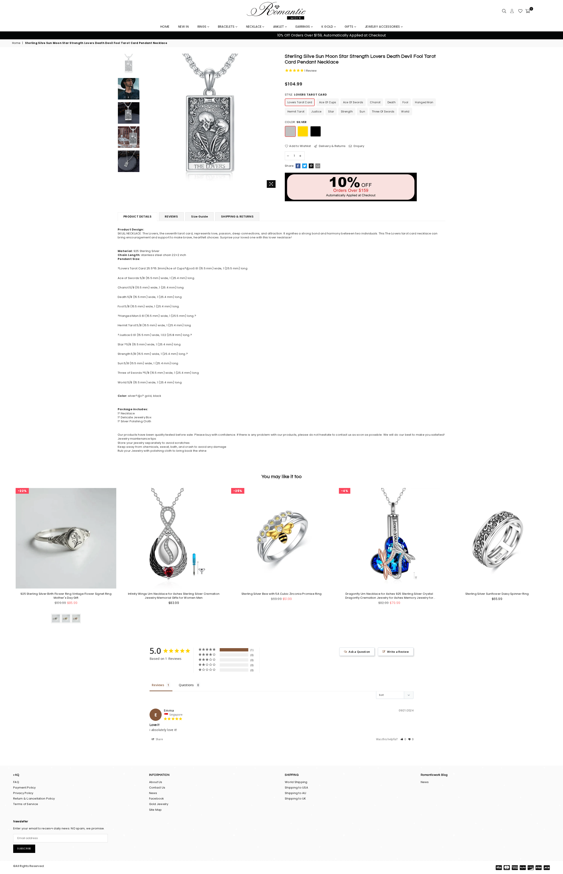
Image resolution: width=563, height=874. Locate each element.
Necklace (254, 26)
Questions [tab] (186, 685)
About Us (155, 782)
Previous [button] (9, 35)
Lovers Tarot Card (299, 102)
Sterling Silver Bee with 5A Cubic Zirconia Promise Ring (281, 594)
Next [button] (554, 35)
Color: (296, 122)
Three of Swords (383, 111)
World (405, 111)
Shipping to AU (295, 793)
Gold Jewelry (158, 804)
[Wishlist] (520, 11)
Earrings (303, 26)
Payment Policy (24, 787)
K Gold (328, 26)
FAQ (16, 782)
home (164, 26)
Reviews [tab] (158, 685)
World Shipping (296, 782)
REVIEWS (171, 216)
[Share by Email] (317, 165)
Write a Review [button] (398, 652)
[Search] (504, 11)
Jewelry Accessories (383, 26)
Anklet (279, 26)
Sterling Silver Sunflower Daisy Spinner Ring (497, 594)
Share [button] (159, 739)
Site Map (155, 810)
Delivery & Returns (331, 146)
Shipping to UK (295, 798)
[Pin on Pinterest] (311, 165)
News (153, 793)
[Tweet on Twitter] (304, 165)
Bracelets (227, 26)
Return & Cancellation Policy (34, 798)
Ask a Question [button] (359, 652)
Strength (347, 111)
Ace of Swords (353, 102)
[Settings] (512, 11)
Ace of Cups (327, 102)
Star (331, 111)
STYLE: (306, 95)
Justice (316, 111)
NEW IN (183, 26)
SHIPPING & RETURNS (237, 216)
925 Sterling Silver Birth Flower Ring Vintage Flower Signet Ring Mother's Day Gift (66, 596)
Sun (362, 111)
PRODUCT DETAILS (137, 216)
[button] (403, 739)
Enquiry (358, 146)
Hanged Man (424, 102)
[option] (281, 35)
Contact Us (157, 787)
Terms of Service (25, 804)
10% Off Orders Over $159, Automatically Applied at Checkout (281, 35)
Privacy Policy (23, 793)
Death (392, 102)
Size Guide (199, 216)
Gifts (349, 26)
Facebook (156, 798)
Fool (405, 102)
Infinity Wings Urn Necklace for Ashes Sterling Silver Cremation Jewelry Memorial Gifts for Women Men (173, 596)
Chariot (375, 102)
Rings (202, 26)
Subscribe (24, 848)
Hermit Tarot (295, 111)
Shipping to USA (296, 787)
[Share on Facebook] (298, 165)
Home (16, 43)
